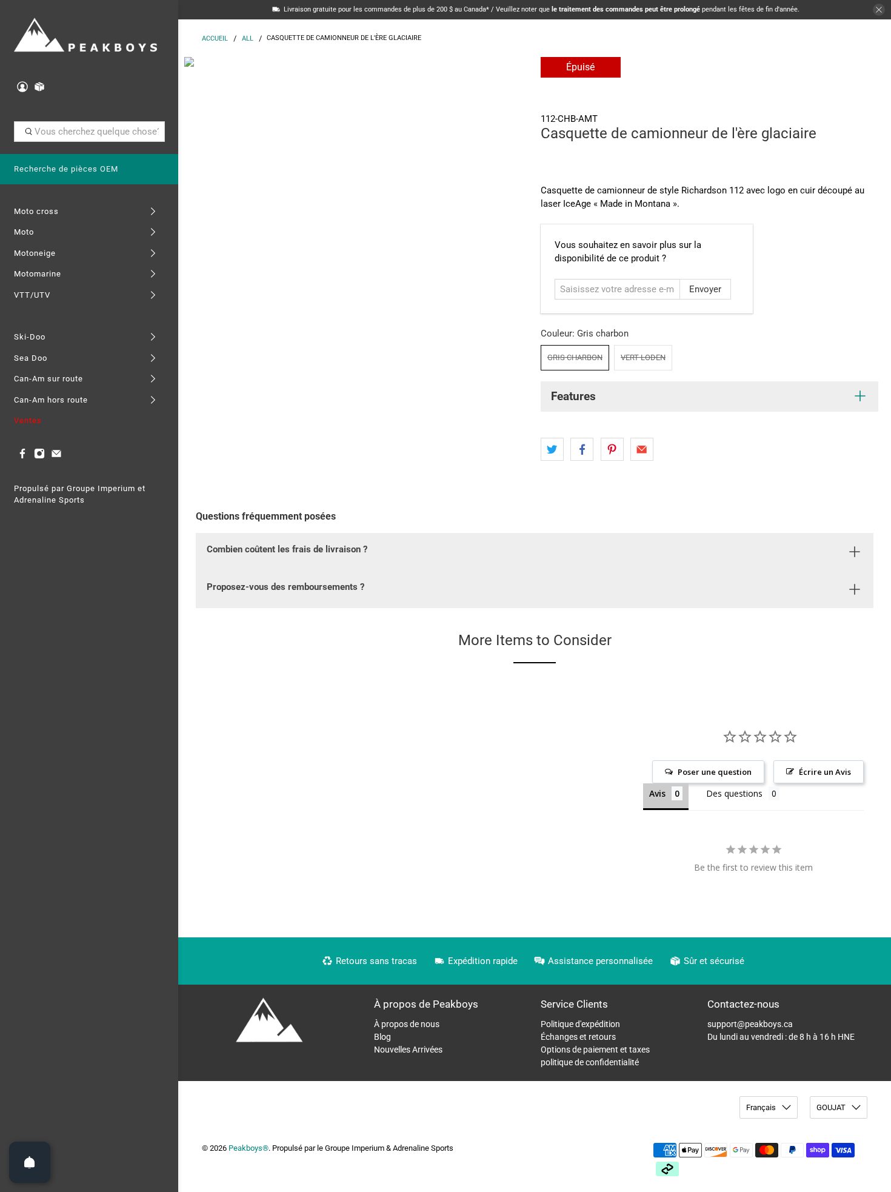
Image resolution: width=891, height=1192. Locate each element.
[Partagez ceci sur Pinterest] (612, 449)
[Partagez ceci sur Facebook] (581, 449)
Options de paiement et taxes (595, 1049)
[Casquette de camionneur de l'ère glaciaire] (356, 229)
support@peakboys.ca (750, 1024)
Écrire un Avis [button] (825, 771)
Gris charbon (574, 357)
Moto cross (36, 211)
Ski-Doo (29, 336)
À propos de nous (406, 1024)
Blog (382, 1037)
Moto (24, 231)
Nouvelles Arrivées (408, 1049)
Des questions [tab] (734, 793)
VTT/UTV (32, 295)
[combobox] (89, 131)
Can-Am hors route (51, 399)
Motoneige (35, 253)
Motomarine (37, 273)
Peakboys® (249, 1148)
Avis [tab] (657, 793)
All (247, 38)
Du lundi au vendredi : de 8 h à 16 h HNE (781, 1037)
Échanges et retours (578, 1037)
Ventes (28, 420)
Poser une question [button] (715, 771)
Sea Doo (30, 358)
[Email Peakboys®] (56, 456)
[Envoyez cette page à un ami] (641, 449)
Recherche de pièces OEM (66, 168)
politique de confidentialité (590, 1062)
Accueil (215, 38)
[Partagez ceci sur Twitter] (552, 449)
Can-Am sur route (48, 378)
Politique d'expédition (580, 1024)
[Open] (29, 1162)
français (761, 1107)
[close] (879, 10)
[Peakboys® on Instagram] (39, 456)
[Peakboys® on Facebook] (22, 456)
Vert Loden (643, 357)
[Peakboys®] (86, 36)
